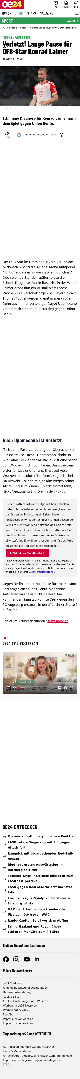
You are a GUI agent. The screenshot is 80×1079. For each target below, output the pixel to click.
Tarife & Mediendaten (17, 1051)
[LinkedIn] (37, 959)
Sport (19, 13)
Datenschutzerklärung (41, 572)
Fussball (22, 27)
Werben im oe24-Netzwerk (20, 1005)
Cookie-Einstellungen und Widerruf (25, 1001)
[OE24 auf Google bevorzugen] (61, 135)
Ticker (6, 13)
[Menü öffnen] (76, 13)
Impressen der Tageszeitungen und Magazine (32, 1060)
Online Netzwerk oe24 (17, 970)
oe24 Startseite (12, 983)
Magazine (46, 13)
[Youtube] (27, 959)
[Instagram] (16, 959)
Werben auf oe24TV (15, 1010)
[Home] (4, 27)
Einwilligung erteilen (27, 553)
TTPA (6, 1064)
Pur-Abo (8, 1014)
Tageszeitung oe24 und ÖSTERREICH (27, 1033)
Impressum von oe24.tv (18, 1023)
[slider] (22, 687)
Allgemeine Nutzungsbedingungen (25, 987)
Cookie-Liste (11, 996)
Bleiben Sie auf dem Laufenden (24, 945)
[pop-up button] (65, 688)
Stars (31, 13)
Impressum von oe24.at (18, 1019)
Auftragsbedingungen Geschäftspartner (28, 1047)
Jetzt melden (57, 621)
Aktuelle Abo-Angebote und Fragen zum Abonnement (37, 1055)
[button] (41, 673)
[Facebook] (6, 959)
